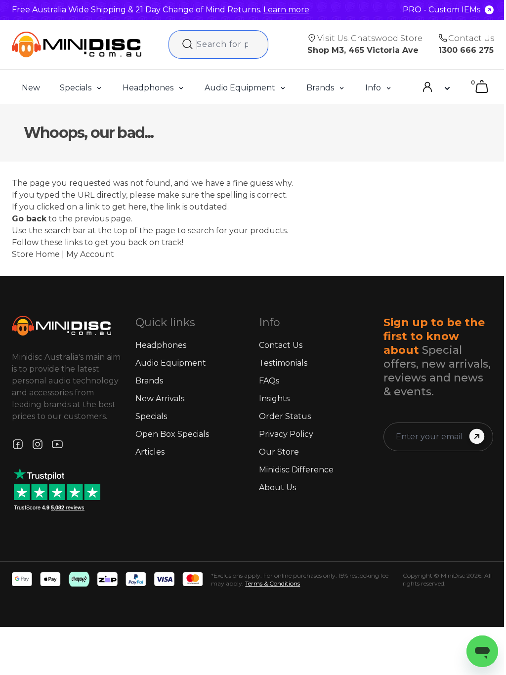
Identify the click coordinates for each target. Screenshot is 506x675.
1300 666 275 (466, 50)
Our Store (279, 452)
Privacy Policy (286, 434)
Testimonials (283, 363)
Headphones (148, 87)
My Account (90, 254)
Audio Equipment (240, 87)
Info (373, 87)
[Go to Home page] (76, 44)
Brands (320, 87)
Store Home (36, 254)
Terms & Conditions (272, 583)
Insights (274, 398)
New (31, 87)
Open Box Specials (172, 434)
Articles (150, 452)
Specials (75, 87)
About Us (277, 487)
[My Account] (435, 87)
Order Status (285, 416)
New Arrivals (159, 398)
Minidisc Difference (296, 469)
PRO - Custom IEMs (441, 9)
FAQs (269, 380)
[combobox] (218, 44)
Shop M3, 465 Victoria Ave (363, 50)
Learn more (286, 9)
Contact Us (280, 345)
